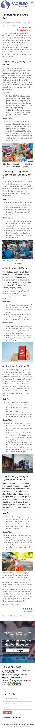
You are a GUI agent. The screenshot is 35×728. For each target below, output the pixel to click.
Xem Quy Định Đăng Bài (22, 27)
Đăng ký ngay (17, 650)
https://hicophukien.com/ (18, 616)
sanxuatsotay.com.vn (9, 690)
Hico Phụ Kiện (15, 604)
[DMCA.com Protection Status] (14, 684)
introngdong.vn (7, 687)
